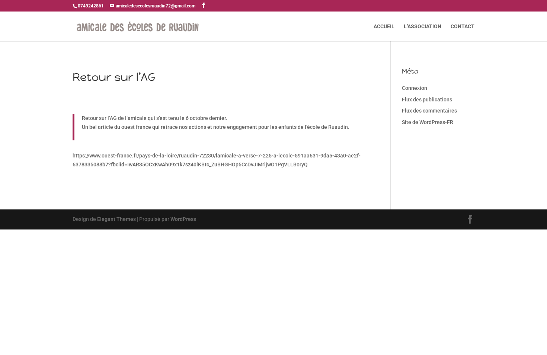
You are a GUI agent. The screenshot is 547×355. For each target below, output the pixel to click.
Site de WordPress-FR (427, 122)
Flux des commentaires (429, 111)
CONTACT (462, 26)
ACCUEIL (384, 26)
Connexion (414, 88)
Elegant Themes (116, 219)
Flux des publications (427, 99)
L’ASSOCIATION (422, 26)
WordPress (183, 219)
